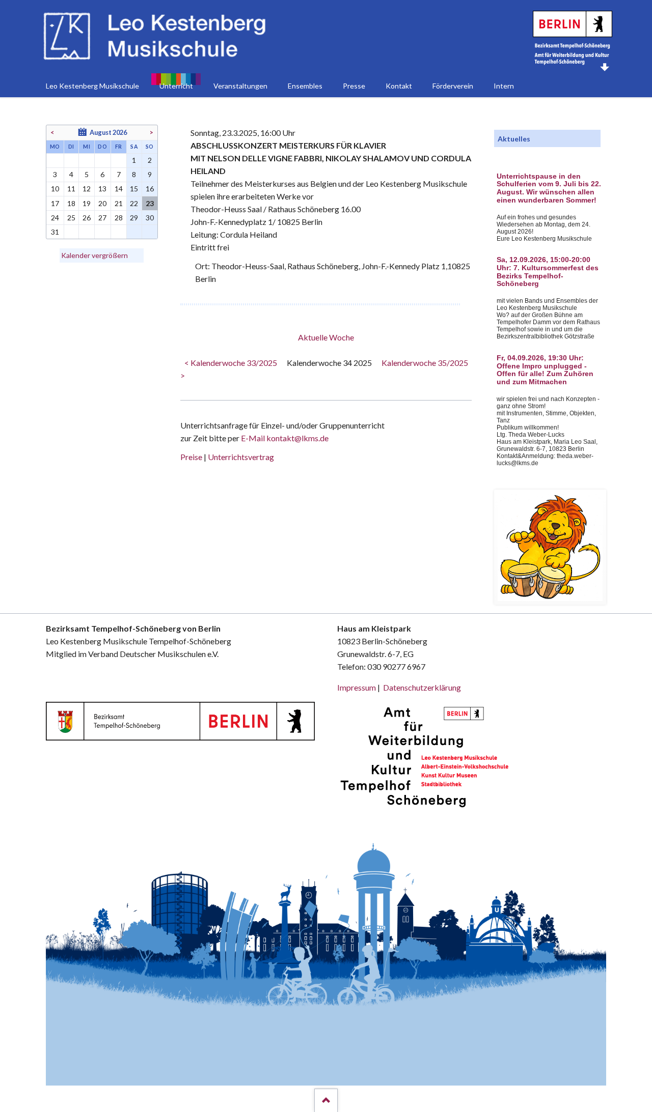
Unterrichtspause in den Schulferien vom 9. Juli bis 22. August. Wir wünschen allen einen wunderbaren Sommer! (549, 188)
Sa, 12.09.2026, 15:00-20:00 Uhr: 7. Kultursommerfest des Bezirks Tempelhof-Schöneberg (548, 272)
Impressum (356, 687)
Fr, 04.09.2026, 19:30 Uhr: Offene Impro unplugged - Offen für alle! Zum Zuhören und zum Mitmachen (545, 370)
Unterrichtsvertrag (241, 457)
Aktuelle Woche (326, 337)
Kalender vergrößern (94, 255)
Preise (191, 457)
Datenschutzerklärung (422, 687)
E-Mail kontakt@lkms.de (284, 438)
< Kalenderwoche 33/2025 (230, 362)
